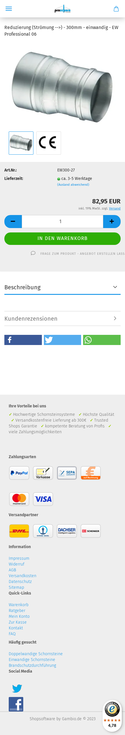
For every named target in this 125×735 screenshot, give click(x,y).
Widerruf (16, 564)
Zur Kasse (18, 622)
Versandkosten (22, 575)
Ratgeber (17, 610)
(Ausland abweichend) (73, 185)
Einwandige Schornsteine (32, 659)
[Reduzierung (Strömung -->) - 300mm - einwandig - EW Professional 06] (62, 86)
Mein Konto (19, 616)
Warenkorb (18, 604)
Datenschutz (20, 581)
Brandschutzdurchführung (32, 665)
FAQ (12, 633)
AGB (12, 570)
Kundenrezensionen (31, 318)
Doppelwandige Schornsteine (36, 653)
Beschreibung (22, 287)
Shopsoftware (42, 718)
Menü (8, 8)
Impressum (19, 558)
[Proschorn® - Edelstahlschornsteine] (62, 8)
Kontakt (16, 628)
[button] (23, 340)
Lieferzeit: (13, 178)
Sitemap (16, 587)
